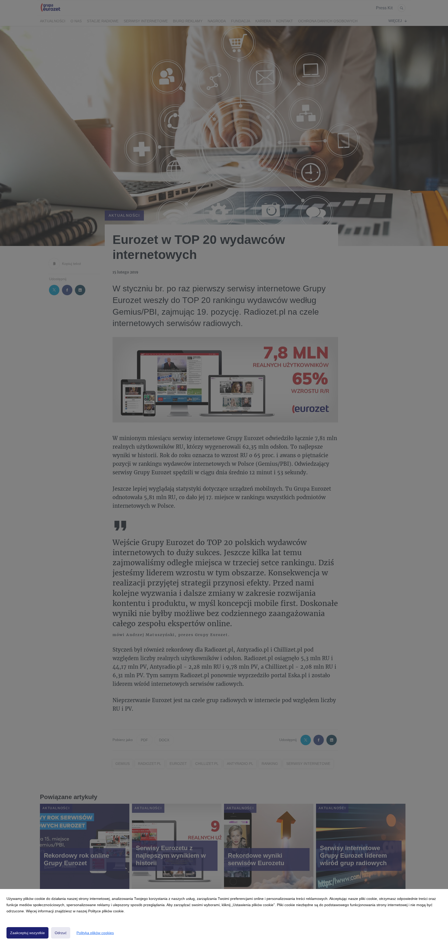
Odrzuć (61, 933)
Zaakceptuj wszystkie (27, 933)
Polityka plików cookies (95, 933)
